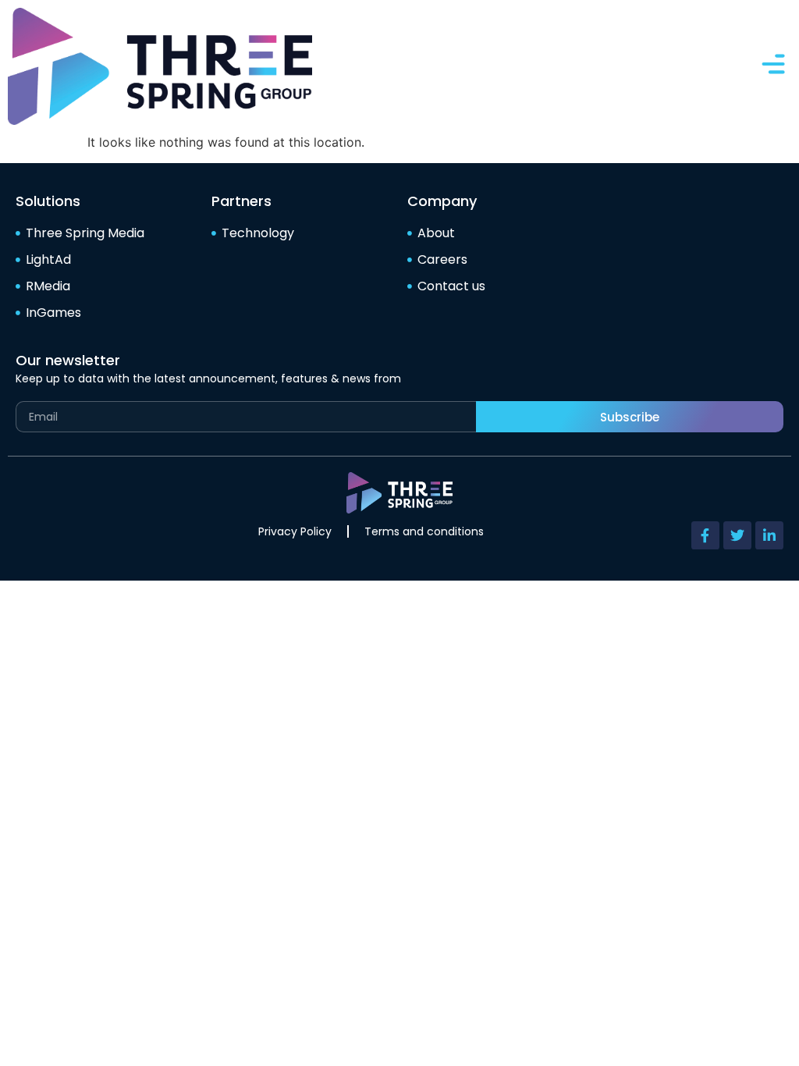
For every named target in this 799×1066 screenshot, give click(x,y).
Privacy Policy (295, 531)
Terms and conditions (424, 531)
